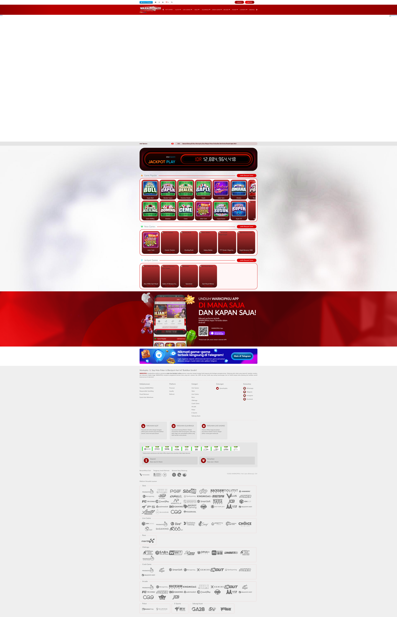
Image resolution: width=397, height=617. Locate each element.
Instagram (250, 395)
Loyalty (171, 391)
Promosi (172, 388)
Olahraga (205, 9)
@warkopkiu (223, 388)
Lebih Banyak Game (246, 175)
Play (170, 162)
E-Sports (243, 9)
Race (196, 9)
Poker (234, 9)
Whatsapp (250, 388)
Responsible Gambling (147, 391)
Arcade (226, 9)
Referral (171, 394)
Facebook (250, 399)
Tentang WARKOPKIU (146, 388)
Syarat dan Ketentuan (146, 397)
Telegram (249, 392)
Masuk (239, 2)
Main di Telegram (147, 2)
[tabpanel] (198, 78)
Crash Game (216, 9)
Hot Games (169, 9)
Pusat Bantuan (144, 394)
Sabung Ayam (253, 9)
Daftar (249, 2)
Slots (177, 9)
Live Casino (187, 9)
